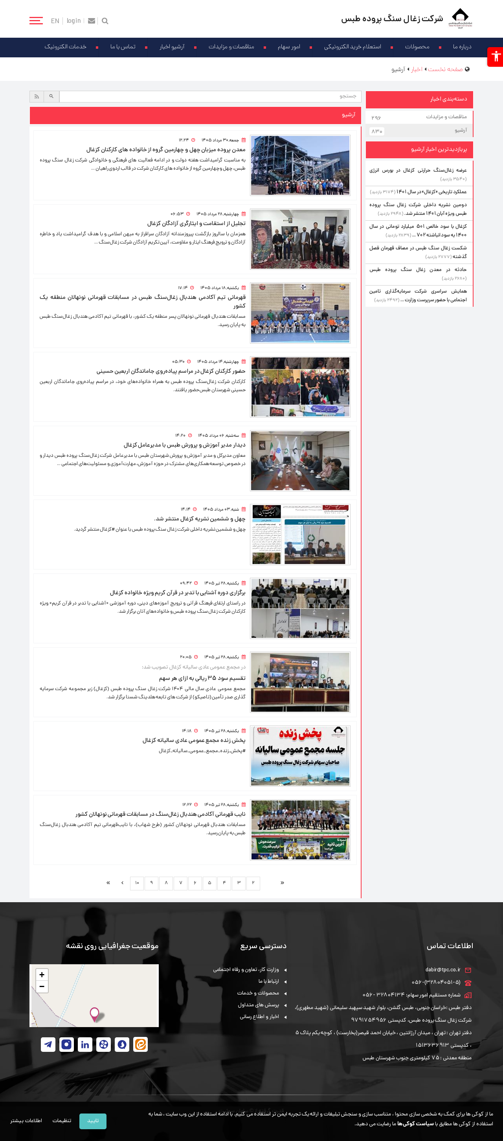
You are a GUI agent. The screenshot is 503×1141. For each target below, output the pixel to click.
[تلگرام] (48, 1044)
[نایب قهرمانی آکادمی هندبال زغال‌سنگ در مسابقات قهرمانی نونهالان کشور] (300, 830)
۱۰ (137, 883)
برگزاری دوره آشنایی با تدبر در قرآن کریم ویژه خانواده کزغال (178, 593)
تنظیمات (62, 1121)
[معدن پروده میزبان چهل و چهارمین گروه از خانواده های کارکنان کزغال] (300, 165)
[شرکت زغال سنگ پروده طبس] (460, 19)
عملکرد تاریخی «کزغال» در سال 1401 (432, 192)
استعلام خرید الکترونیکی (353, 47)
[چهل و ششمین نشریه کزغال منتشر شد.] (300, 534)
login (74, 20)
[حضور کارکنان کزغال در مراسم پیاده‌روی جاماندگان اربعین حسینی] (300, 387)
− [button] (41, 986)
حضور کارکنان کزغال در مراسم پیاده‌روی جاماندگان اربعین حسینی (171, 371)
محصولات (417, 47)
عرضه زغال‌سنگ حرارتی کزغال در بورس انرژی (418, 170)
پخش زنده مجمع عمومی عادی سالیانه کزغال (194, 740)
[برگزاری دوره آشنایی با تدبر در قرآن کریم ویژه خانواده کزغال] (300, 608)
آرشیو (419, 131)
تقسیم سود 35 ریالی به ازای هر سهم (202, 678)
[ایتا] (140, 1044)
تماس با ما (123, 47)
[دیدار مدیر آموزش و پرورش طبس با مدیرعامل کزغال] (300, 460)
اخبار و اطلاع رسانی (259, 1017)
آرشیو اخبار (172, 47)
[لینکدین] (85, 1044)
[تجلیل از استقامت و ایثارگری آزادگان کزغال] (300, 239)
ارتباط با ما (269, 982)
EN (55, 21)
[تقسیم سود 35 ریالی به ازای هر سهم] (300, 682)
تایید (93, 1121)
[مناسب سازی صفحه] (495, 57)
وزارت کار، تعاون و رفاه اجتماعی (246, 970)
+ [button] (41, 975)
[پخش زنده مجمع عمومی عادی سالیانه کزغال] (300, 756)
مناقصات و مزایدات (231, 47)
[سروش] (122, 1044)
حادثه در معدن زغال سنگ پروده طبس (418, 270)
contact (91, 21)
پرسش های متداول (258, 1005)
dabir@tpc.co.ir (443, 970)
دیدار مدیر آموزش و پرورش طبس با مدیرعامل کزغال (185, 445)
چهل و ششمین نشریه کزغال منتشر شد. (200, 519)
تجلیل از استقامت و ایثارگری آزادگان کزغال (196, 224)
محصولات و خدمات (258, 993)
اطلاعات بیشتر (26, 1121)
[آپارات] (103, 1044)
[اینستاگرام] (66, 1044)
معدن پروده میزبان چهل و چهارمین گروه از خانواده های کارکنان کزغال (166, 150)
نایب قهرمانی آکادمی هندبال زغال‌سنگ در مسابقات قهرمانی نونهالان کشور (160, 814)
